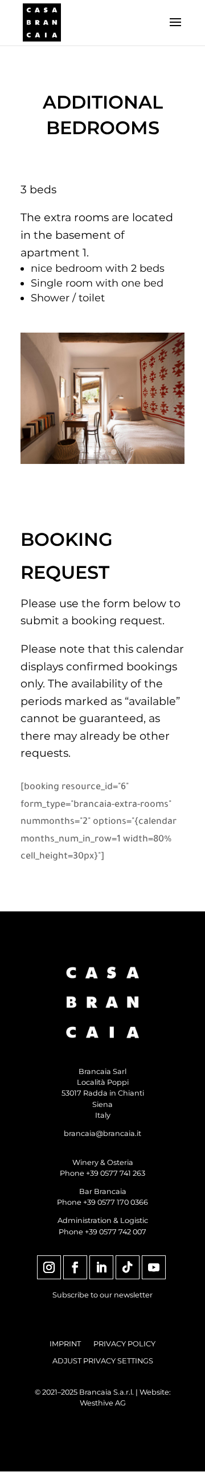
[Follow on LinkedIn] (101, 1267)
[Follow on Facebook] (75, 1267)
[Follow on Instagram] (49, 1267)
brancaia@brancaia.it (102, 1133)
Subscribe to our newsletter (102, 1295)
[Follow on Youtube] (154, 1267)
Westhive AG (103, 1403)
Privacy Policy (124, 1344)
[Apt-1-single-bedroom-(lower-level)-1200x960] (102, 460)
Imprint (65, 1344)
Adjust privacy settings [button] (102, 1361)
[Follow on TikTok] (128, 1267)
